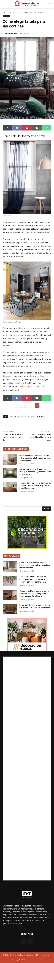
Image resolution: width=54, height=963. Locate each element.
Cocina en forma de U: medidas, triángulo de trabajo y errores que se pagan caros (35, 471)
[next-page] (8, 496)
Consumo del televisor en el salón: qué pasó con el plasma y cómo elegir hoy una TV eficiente (34, 593)
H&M (9, 216)
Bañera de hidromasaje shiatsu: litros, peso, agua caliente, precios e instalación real (34, 565)
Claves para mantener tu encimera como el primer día (13, 437)
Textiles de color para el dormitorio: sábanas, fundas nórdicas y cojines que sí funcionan (35, 485)
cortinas (31, 416)
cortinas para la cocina (28, 386)
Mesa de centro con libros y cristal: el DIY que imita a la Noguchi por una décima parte (34, 458)
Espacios (12, 12)
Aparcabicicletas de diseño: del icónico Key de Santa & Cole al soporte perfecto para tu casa (33, 579)
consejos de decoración (18, 416)
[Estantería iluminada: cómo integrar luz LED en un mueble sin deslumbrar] (10, 609)
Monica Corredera (11, 33)
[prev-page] (4, 496)
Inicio (4, 12)
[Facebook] (23, 941)
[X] (30, 941)
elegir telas (40, 416)
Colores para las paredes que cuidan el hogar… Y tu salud (40, 437)
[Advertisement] (27, 768)
